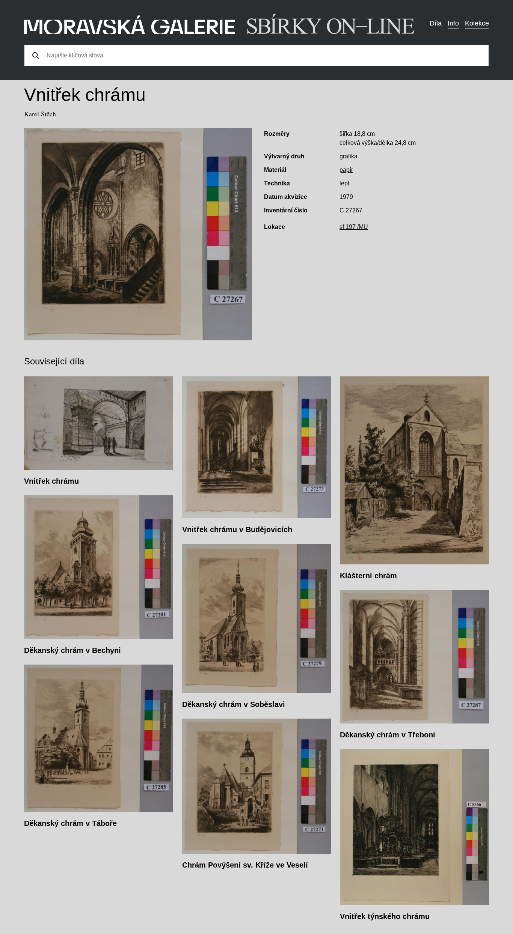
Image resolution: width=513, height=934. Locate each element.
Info (453, 23)
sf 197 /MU (353, 227)
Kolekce (477, 23)
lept (344, 183)
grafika (348, 156)
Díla (436, 23)
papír (346, 170)
